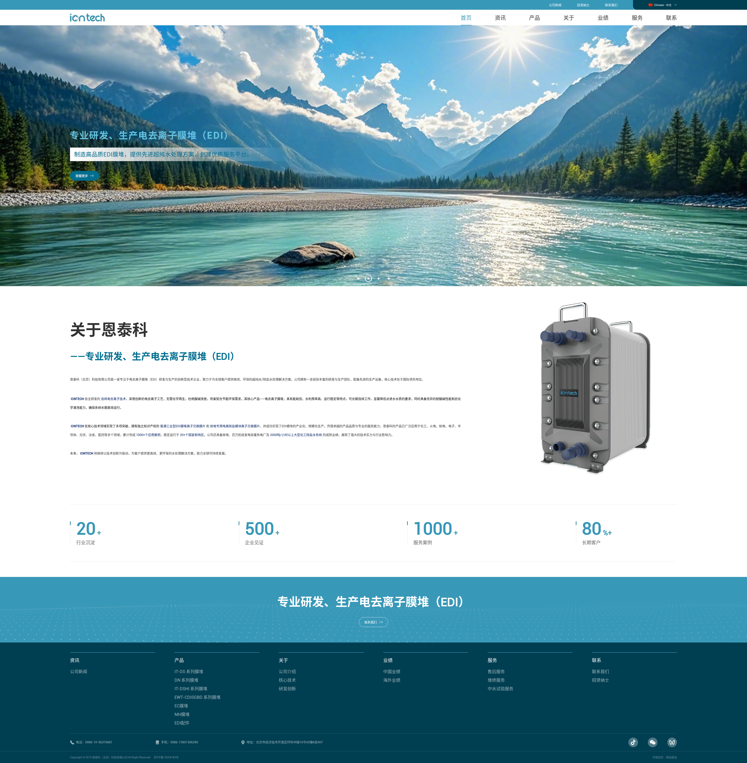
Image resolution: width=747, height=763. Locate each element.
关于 (568, 18)
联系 (671, 18)
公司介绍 (287, 671)
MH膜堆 (182, 714)
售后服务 (496, 671)
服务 (637, 18)
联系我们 (611, 5)
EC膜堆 (181, 705)
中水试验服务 (500, 688)
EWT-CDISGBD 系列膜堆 (197, 697)
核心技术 (287, 680)
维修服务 (496, 680)
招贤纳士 (583, 5)
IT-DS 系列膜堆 (188, 671)
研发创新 (287, 688)
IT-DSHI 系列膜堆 (190, 688)
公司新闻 (555, 5)
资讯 (500, 18)
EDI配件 (181, 723)
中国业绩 (391, 671)
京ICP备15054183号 (166, 757)
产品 (534, 18)
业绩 (603, 18)
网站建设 (671, 757)
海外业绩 (391, 680)
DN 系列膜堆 (186, 680)
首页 (466, 18)
